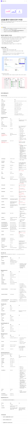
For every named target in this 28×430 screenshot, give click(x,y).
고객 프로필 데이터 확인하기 (21, 254)
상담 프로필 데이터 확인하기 (19, 249)
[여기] (9, 29)
